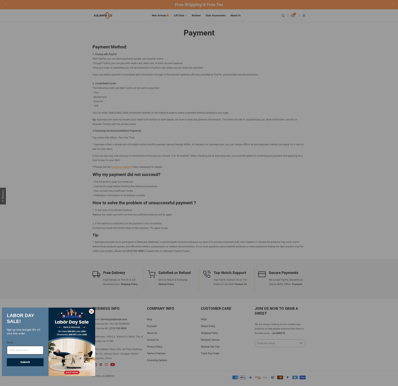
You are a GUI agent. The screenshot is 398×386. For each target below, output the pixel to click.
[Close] (91, 311)
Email (10, 342)
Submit (25, 362)
